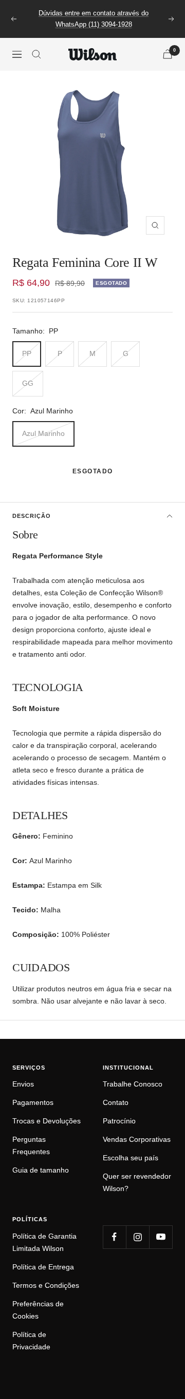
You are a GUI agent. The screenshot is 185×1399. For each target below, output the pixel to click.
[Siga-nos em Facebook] (114, 1236)
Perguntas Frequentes (31, 1145)
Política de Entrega (43, 1267)
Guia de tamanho (40, 1170)
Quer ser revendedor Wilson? (137, 1182)
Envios (23, 1084)
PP (26, 353)
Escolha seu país (130, 1158)
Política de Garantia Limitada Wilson (44, 1242)
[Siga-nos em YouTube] (160, 1236)
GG (27, 383)
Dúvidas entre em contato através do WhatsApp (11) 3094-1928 (94, 18)
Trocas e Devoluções (46, 1121)
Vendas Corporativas (137, 1139)
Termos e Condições (45, 1285)
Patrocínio (119, 1121)
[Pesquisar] (36, 54)
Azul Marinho (43, 433)
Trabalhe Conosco (132, 1084)
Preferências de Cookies (38, 1310)
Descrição (31, 516)
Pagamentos (32, 1102)
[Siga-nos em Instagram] (137, 1236)
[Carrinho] (167, 54)
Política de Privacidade (31, 1340)
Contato (115, 1102)
